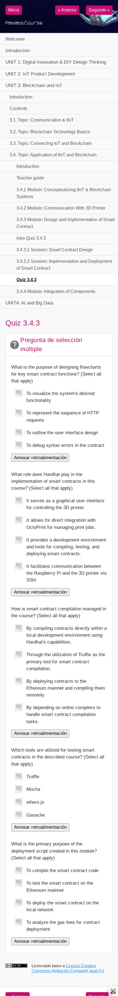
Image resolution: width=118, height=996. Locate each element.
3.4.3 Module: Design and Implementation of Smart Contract (65, 223)
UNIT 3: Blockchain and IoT (33, 85)
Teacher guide (30, 178)
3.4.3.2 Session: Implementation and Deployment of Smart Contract (64, 264)
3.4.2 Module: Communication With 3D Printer (60, 208)
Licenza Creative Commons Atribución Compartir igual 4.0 (68, 968)
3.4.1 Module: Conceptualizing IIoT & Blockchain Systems (63, 193)
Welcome (15, 39)
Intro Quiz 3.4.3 (31, 238)
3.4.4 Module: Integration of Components (55, 291)
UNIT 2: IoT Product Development (40, 74)
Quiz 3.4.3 (26, 279)
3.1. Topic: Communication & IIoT (42, 120)
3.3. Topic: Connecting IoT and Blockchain (51, 143)
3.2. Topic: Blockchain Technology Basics (50, 131)
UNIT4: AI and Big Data (29, 303)
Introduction (17, 50)
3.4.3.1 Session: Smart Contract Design (54, 249)
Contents (18, 108)
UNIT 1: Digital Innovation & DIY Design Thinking (55, 62)
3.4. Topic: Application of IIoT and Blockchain (53, 155)
